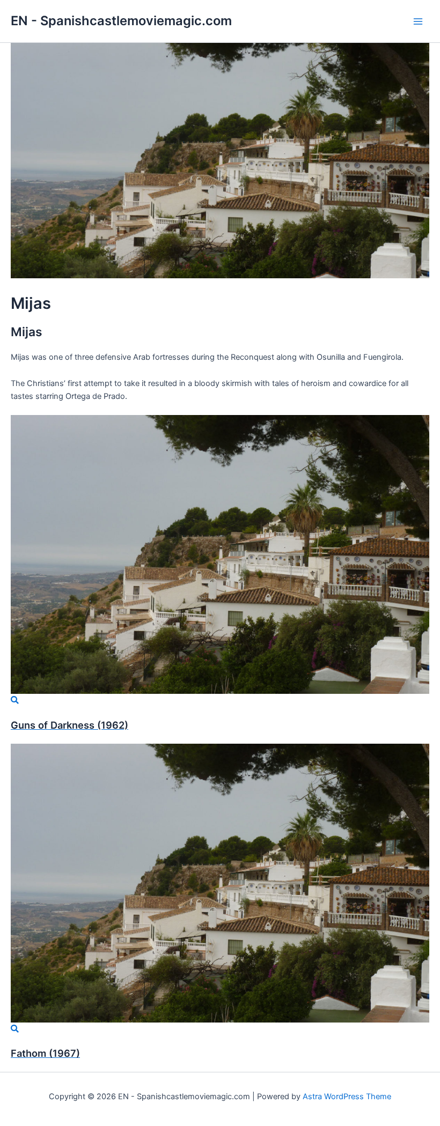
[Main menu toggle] (418, 21)
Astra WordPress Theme (347, 1096)
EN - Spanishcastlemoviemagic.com (121, 20)
